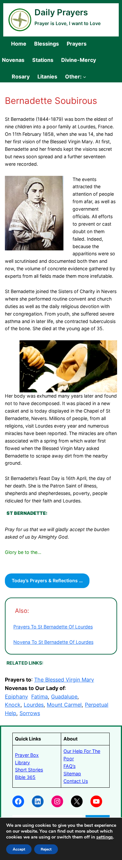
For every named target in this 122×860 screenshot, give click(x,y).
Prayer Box (27, 755)
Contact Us (75, 781)
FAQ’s (69, 766)
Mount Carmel (64, 704)
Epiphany (16, 696)
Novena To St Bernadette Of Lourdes (53, 642)
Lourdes (34, 704)
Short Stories (29, 769)
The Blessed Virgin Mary (64, 679)
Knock (12, 704)
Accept (19, 849)
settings (104, 837)
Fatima (39, 696)
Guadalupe (64, 696)
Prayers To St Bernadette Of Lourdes (53, 626)
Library (22, 762)
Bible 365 (25, 777)
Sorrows (30, 713)
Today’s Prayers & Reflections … (47, 580)
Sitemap (72, 773)
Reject (46, 849)
